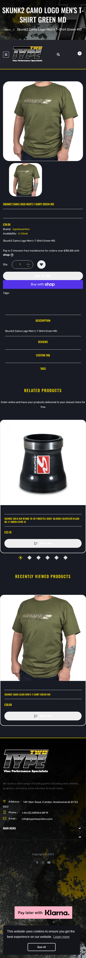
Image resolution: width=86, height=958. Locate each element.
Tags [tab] (43, 368)
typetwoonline (21, 229)
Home (8, 30)
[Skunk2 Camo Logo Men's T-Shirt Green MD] (25, 179)
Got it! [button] (41, 947)
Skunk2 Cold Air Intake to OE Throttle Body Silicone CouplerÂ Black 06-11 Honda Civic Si (41, 520)
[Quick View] (5, 440)
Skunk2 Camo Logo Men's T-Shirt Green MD (27, 694)
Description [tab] (43, 320)
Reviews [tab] (43, 342)
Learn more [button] (61, 936)
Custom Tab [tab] (43, 355)
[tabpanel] (43, 331)
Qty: (5, 264)
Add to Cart (43, 275)
